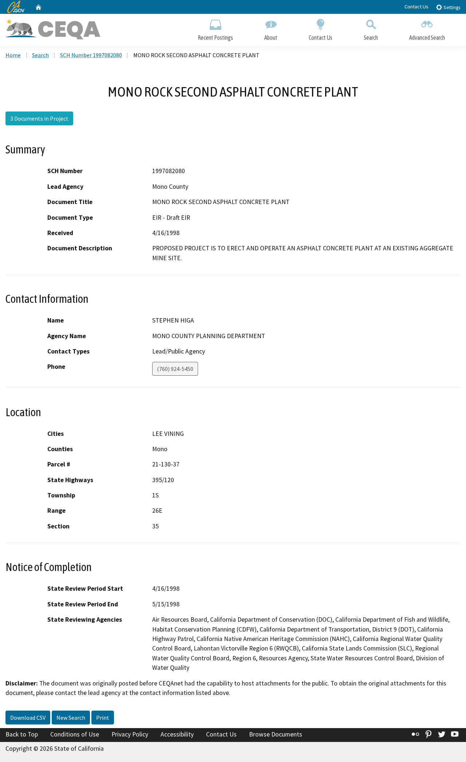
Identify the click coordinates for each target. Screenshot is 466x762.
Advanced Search (427, 37)
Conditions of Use (74, 734)
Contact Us (416, 6)
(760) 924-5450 (175, 368)
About (270, 37)
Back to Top (21, 734)
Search (371, 37)
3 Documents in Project (39, 118)
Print (102, 717)
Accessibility (177, 734)
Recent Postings (215, 37)
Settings (451, 7)
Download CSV (28, 717)
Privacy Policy (129, 734)
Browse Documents (275, 734)
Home (13, 55)
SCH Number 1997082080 (91, 55)
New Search (70, 717)
